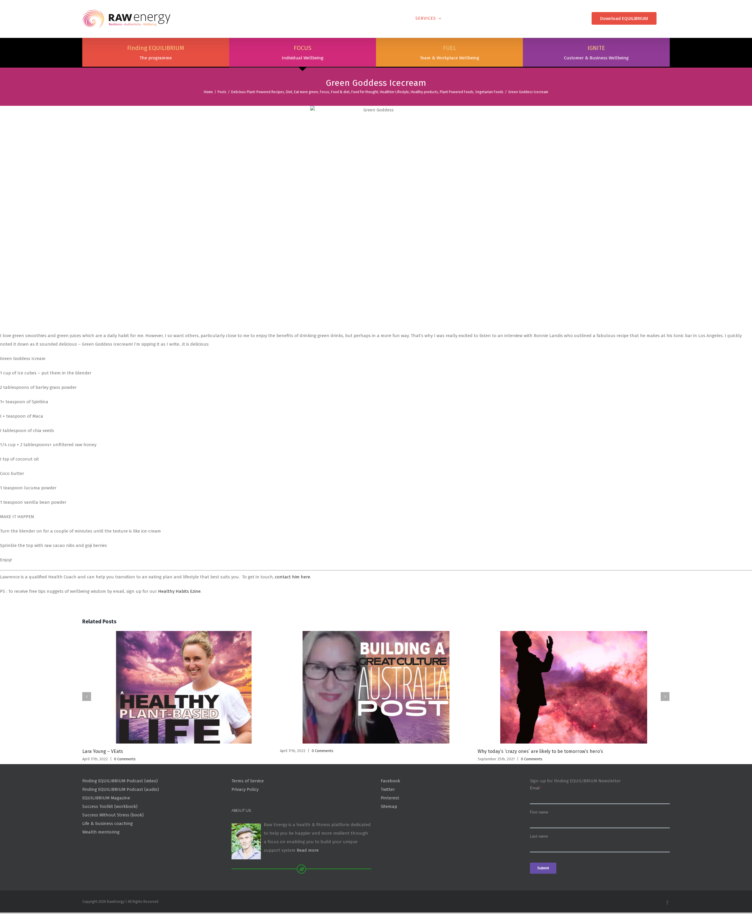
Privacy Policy (244, 789)
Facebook (390, 781)
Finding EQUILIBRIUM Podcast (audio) (120, 789)
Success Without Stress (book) (113, 815)
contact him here (292, 577)
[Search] (667, 18)
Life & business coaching (107, 823)
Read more (308, 850)
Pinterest (390, 798)
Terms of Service (247, 781)
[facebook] (667, 902)
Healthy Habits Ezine (179, 591)
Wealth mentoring (101, 832)
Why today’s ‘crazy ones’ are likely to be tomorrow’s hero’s (540, 751)
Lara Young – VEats (102, 751)
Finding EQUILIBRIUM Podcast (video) (120, 781)
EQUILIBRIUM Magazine (106, 798)
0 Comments (125, 759)
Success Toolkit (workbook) (109, 806)
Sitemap (389, 806)
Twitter (388, 789)
